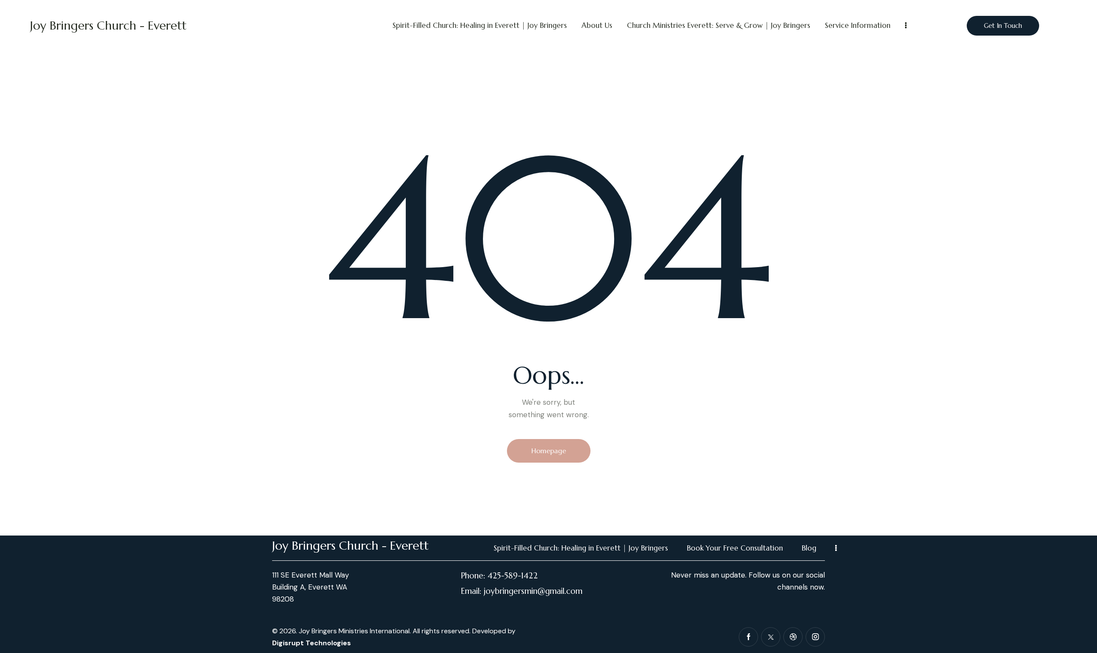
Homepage (548, 450)
